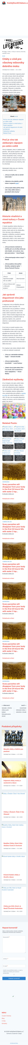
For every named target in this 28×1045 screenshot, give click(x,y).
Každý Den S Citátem (9, 69)
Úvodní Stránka (6, 1016)
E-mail (5, 966)
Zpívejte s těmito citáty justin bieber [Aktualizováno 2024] (7, 711)
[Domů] (2, 51)
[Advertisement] (14, 21)
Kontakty (4, 1023)
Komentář (6, 937)
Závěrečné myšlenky (9, 131)
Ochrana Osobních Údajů (14, 1033)
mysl (16, 183)
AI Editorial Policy (14, 1043)
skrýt (16, 116)
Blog (3, 56)
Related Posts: (7, 133)
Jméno (5, 959)
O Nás (4, 1021)
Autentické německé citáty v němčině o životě (21, 709)
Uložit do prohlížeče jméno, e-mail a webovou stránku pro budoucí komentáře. (12, 971)
